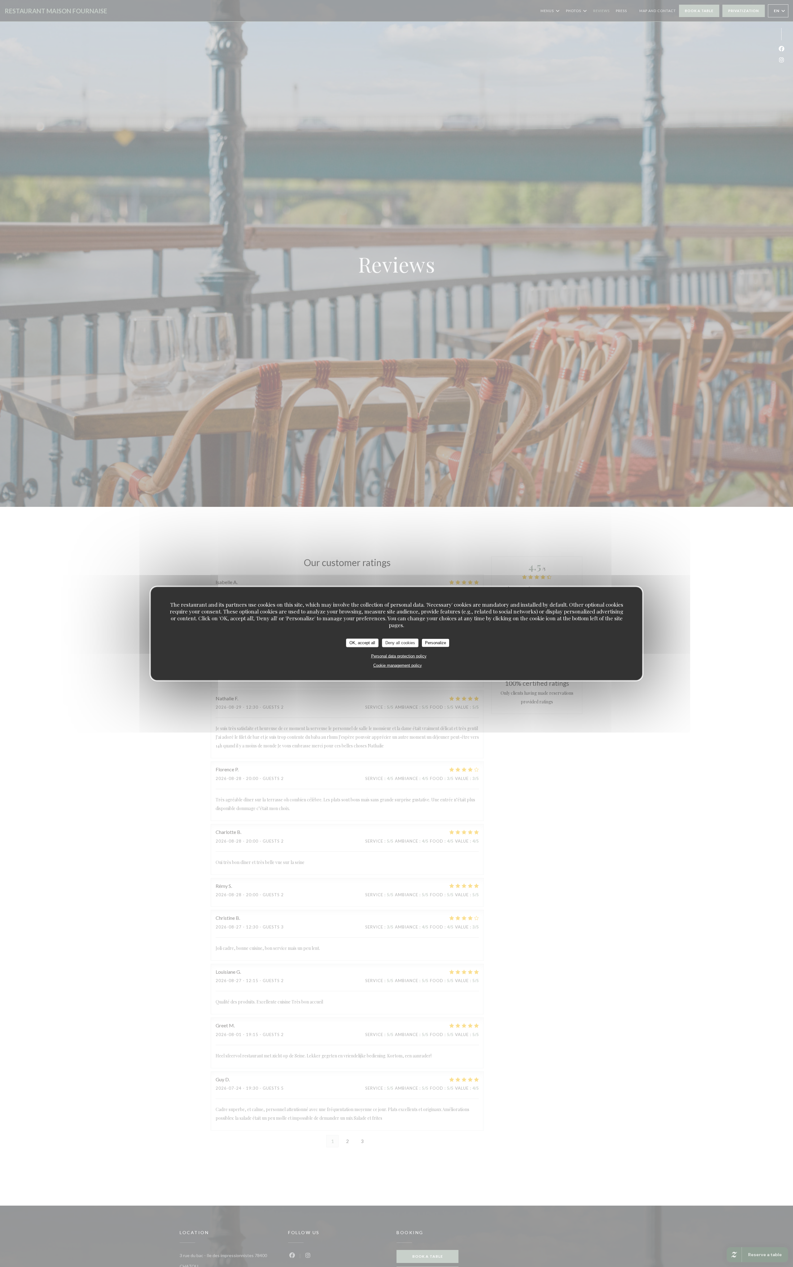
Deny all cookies (400, 642)
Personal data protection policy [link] (399, 655)
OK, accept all (362, 642)
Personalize (435, 642)
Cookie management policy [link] (397, 665)
